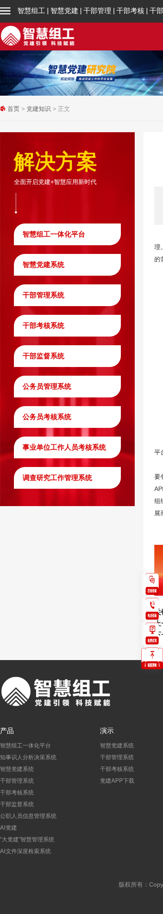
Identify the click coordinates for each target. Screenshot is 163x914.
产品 (7, 730)
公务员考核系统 (47, 416)
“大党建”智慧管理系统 (27, 839)
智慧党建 (64, 10)
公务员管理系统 (47, 386)
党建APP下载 (117, 780)
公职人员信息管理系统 (28, 816)
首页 (13, 108)
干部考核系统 (43, 325)
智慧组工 (31, 10)
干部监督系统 (43, 356)
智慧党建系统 (43, 264)
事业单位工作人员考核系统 (64, 447)
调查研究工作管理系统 (57, 477)
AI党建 (8, 827)
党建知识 (39, 108)
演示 (107, 730)
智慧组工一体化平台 (54, 234)
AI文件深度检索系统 (25, 851)
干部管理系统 (43, 295)
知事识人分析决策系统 (28, 757)
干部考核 (130, 10)
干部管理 (97, 10)
